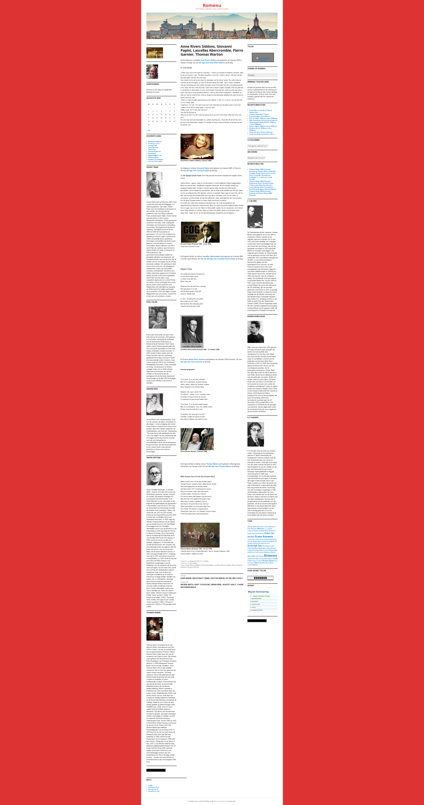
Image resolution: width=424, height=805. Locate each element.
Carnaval (250, 531)
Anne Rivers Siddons (209, 60)
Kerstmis (266, 546)
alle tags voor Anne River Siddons (212, 63)
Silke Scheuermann (262, 558)
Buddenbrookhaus (154, 141)
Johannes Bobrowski (253, 543)
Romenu (212, 5)
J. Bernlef (263, 541)
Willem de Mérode (261, 563)
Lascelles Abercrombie (211, 256)
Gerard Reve (251, 539)
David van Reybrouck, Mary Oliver (261, 134)
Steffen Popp (251, 561)
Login (150, 785)
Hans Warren (153, 147)
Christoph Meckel (270, 531)
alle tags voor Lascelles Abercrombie (221, 259)
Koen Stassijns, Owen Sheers (259, 116)
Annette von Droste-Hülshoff (261, 528)
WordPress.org (153, 791)
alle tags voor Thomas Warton (219, 466)
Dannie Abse (251, 533)
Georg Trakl (152, 145)
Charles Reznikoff (259, 531)
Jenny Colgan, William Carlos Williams (263, 126)
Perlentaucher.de (154, 151)
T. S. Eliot (259, 561)
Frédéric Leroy (154, 143)
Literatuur (193, 563)
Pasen (271, 550)
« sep (148, 130)
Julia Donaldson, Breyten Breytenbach (263, 120)
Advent (250, 527)
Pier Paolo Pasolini (257, 552)
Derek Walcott (259, 533)
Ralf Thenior (260, 556)
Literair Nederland (155, 161)
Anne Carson (264, 526)
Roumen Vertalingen (155, 159)
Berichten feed (153, 787)
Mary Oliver (267, 548)
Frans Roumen (264, 536)
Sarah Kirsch (251, 558)
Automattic (231, 801)
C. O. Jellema (268, 529)
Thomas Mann (153, 157)
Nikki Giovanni (263, 550)
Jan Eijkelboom (272, 541)
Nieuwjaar (256, 550)
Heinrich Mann (268, 539)
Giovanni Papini (203, 168)
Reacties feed (153, 789)
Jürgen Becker (265, 543)
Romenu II (152, 153)
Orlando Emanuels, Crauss (259, 114)
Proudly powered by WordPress (199, 801)
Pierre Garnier (199, 359)
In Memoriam (255, 541)
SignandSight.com (154, 155)
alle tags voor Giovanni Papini (197, 170)
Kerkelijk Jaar (254, 545)
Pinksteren (267, 552)
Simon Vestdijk (272, 558)
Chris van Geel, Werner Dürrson (261, 132)
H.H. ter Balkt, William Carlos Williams (263, 118)
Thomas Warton (212, 464)
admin (206, 561)
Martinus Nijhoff (257, 548)
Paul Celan (152, 149)
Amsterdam (256, 526)
